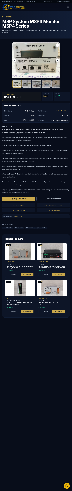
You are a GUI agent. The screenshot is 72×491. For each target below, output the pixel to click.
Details (14, 274)
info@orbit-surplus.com (63, 1)
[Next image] (57, 60)
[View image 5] (55, 84)
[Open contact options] (67, 486)
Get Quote (28, 274)
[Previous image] (14, 60)
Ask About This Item (54, 199)
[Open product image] (36, 60)
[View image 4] (46, 84)
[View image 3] (36, 84)
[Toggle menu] (68, 7)
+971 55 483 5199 (48, 1)
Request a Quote (20, 199)
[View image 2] (26, 84)
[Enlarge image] (57, 45)
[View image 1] (16, 84)
